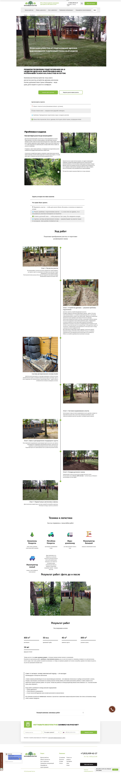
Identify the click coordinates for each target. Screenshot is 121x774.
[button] (91, 3)
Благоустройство (44, 757)
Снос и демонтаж (44, 761)
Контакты (61, 759)
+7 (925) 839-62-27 (73, 3)
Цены (67, 763)
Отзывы (61, 761)
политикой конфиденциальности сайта (56, 737)
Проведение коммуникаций (47, 763)
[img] (30, 3)
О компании (62, 757)
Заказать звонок (89, 732)
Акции (67, 765)
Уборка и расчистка (45, 759)
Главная (25, 15)
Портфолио (32, 15)
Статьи (61, 763)
